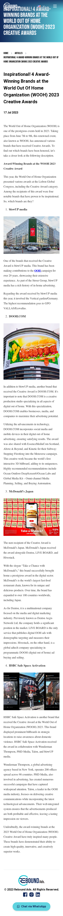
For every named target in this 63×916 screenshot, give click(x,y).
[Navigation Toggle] (54, 6)
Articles (19, 53)
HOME (6, 53)
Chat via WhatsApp (33, 906)
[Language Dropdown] (41, 6)
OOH (37, 270)
